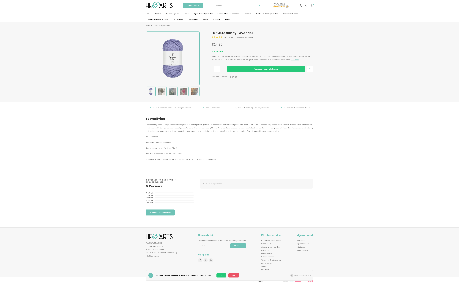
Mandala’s (247, 14)
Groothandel (266, 244)
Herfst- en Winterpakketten (267, 14)
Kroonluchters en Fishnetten (228, 14)
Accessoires (178, 19)
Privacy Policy (266, 253)
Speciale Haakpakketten (203, 14)
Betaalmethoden (267, 257)
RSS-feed (265, 270)
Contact (228, 19)
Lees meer (295, 60)
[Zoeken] (259, 5)
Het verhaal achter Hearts (271, 240)
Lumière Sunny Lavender (161, 25)
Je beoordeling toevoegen (245, 37)
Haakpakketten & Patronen (158, 19)
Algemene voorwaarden (270, 247)
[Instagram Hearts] (205, 260)
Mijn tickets (301, 247)
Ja (221, 275)
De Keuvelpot (193, 19)
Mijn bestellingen (303, 244)
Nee (233, 275)
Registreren (301, 240)
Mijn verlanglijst (302, 250)
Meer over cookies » (302, 275)
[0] (312, 5)
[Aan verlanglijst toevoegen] (310, 69)
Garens (186, 14)
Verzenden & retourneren (271, 260)
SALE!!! (205, 19)
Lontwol (158, 14)
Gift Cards (217, 19)
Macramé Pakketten (290, 14)
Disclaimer (265, 250)
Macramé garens (172, 14)
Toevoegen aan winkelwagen (266, 69)
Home (148, 14)
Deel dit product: (220, 77)
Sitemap (264, 266)
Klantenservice (266, 263)
